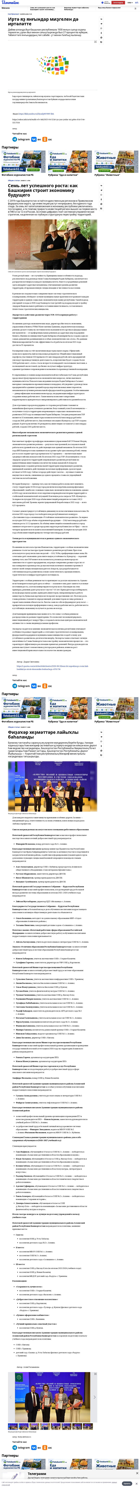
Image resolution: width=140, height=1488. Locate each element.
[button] (94, 1397)
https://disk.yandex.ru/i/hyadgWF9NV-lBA (36, 114)
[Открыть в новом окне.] (21, 139)
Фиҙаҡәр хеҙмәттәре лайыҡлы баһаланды (76, 8)
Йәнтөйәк (10, 2)
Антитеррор (118, 3)
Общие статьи (14, 180)
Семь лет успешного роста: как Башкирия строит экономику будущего (42, 8)
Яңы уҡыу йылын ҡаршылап (109, 8)
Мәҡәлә (6, 8)
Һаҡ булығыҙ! (13, 14)
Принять (127, 1484)
